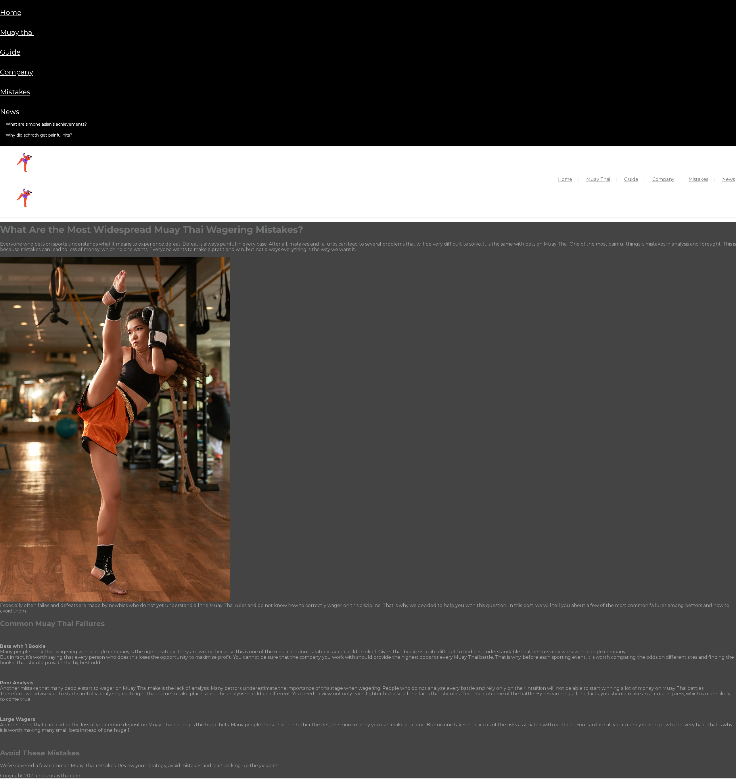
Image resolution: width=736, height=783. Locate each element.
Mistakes (15, 92)
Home (10, 12)
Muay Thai (17, 32)
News (9, 112)
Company (16, 72)
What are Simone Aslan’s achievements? (46, 124)
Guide (10, 52)
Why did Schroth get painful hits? (39, 135)
